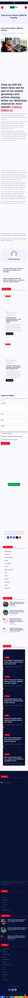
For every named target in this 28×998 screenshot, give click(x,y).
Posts (4, 902)
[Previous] (22, 646)
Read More (9, 333)
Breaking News (8, 551)
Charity (13, 33)
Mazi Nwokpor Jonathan (9, 666)
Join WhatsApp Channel (14, 484)
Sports (6, 585)
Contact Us (5, 904)
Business (7, 554)
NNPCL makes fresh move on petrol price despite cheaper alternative (17, 603)
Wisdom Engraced (7, 33)
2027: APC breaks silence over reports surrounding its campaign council (13, 759)
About (4, 907)
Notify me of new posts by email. (10, 439)
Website (3, 425)
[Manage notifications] (25, 995)
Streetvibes (7, 588)
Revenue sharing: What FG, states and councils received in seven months (17, 612)
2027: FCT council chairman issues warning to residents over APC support (13, 681)
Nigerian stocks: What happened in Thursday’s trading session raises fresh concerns (16, 937)
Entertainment (8, 563)
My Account (5, 899)
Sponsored (7, 582)
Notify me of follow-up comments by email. (12, 436)
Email (2, 419)
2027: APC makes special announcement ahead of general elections (12, 739)
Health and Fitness (9, 569)
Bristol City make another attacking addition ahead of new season (13, 720)
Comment (3, 403)
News (6, 572)
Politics (6, 575)
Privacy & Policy (6, 910)
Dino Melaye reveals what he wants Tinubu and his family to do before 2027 (14, 662)
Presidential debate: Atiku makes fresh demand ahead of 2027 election (13, 700)
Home (14, 20)
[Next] (24, 646)
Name (2, 413)
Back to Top (14, 993)
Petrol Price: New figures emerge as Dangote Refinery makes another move (17, 629)
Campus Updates (8, 557)
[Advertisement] (14, 68)
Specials (7, 578)
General (6, 566)
